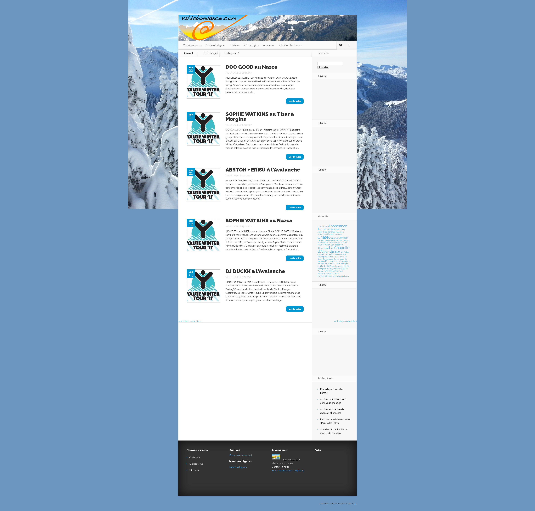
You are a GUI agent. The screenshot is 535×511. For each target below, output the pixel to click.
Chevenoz (338, 234)
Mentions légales (238, 467)
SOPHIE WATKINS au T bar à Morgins (260, 116)
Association (340, 232)
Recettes (321, 261)
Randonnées (328, 259)
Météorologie (251, 45)
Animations (338, 229)
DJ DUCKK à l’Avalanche (255, 271)
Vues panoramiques (341, 276)
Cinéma (334, 238)
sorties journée (332, 268)
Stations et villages (215, 45)
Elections (321, 240)
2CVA (325, 226)
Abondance (337, 226)
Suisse (344, 268)
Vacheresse (332, 270)
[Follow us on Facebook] (349, 45)
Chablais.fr (194, 457)
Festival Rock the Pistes (338, 243)
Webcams (268, 45)
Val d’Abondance (192, 45)
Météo (330, 257)
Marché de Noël (340, 254)
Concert (343, 237)
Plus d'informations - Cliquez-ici (288, 470)
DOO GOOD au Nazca (251, 67)
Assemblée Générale (326, 232)
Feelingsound (330, 240)
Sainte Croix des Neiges (336, 263)
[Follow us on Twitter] (340, 45)
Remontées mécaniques (337, 261)
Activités (234, 45)
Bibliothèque (322, 234)
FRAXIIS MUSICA (324, 245)
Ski (319, 266)
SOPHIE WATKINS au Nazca (259, 220)
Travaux (321, 271)
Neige (336, 257)
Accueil (188, 53)
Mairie (331, 254)
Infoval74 (194, 470)
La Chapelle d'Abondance (333, 249)
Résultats (321, 264)
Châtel (324, 237)
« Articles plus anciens (189, 321)
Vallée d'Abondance (328, 274)
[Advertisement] (333, 99)
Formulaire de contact (240, 455)
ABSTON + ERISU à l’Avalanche (263, 170)
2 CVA (320, 227)
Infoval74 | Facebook (290, 45)
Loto (326, 254)
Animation (324, 229)
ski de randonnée (339, 266)
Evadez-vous (196, 464)
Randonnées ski (340, 259)
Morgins (322, 256)
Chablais (330, 234)
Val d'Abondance (330, 272)
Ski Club (326, 265)
